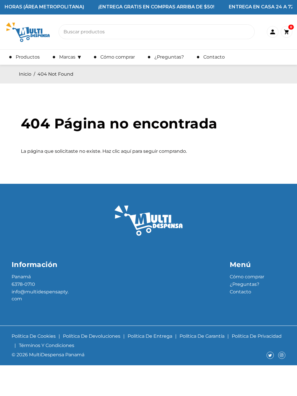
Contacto (240, 292)
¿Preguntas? (244, 284)
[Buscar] (246, 33)
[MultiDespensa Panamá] (28, 32)
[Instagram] (281, 355)
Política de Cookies (34, 336)
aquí (126, 151)
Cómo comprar (247, 276)
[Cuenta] (272, 32)
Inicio (25, 74)
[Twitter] (270, 355)
